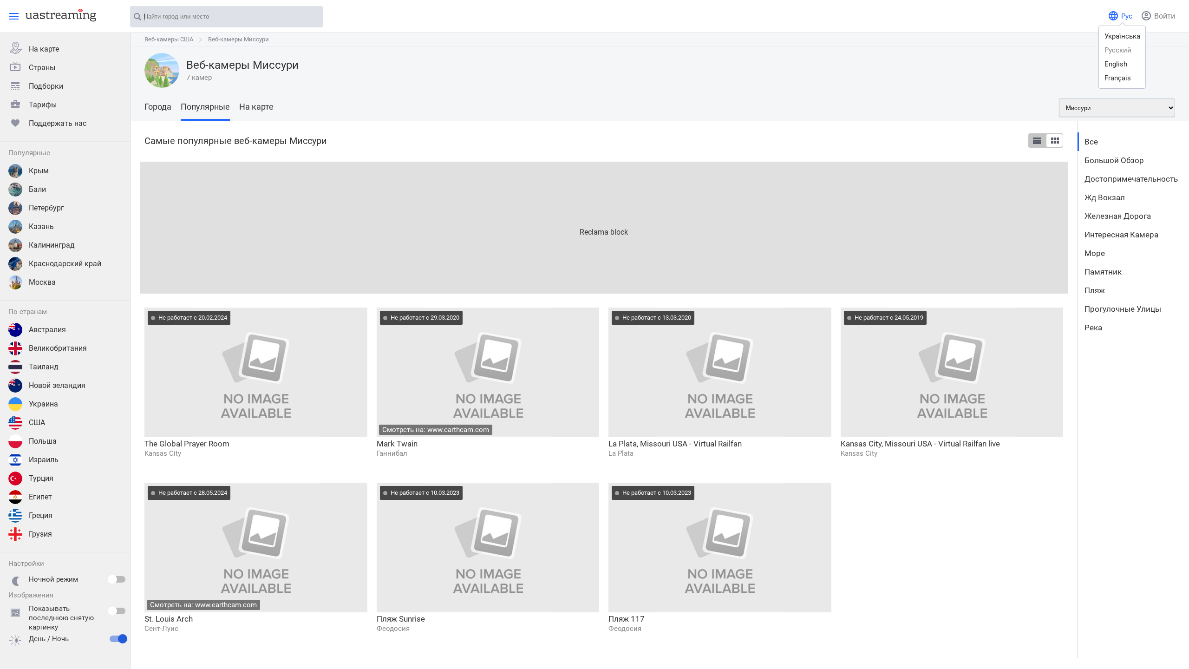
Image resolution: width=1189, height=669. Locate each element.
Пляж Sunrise (401, 619)
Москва (42, 282)
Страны (42, 67)
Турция (41, 478)
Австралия (47, 329)
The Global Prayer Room (186, 443)
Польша (43, 441)
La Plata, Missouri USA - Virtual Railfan (675, 443)
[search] (311, 17)
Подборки (46, 86)
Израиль (44, 459)
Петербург (46, 207)
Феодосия (393, 628)
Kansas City (162, 453)
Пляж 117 (626, 619)
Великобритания (58, 348)
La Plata (621, 453)
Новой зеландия (57, 385)
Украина (43, 404)
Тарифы (43, 104)
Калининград (52, 245)
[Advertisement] (418, 227)
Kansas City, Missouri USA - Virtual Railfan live (920, 443)
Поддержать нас (57, 123)
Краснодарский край (65, 263)
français (1117, 78)
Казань (41, 226)
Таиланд (44, 366)
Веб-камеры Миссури (238, 39)
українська (1122, 36)
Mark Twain (397, 443)
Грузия (40, 534)
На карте (44, 49)
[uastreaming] (58, 14)
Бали (37, 189)
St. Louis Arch (168, 619)
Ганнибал (392, 453)
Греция (40, 515)
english (1115, 64)
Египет (40, 496)
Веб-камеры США (168, 39)
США (37, 422)
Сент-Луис (161, 628)
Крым (39, 170)
